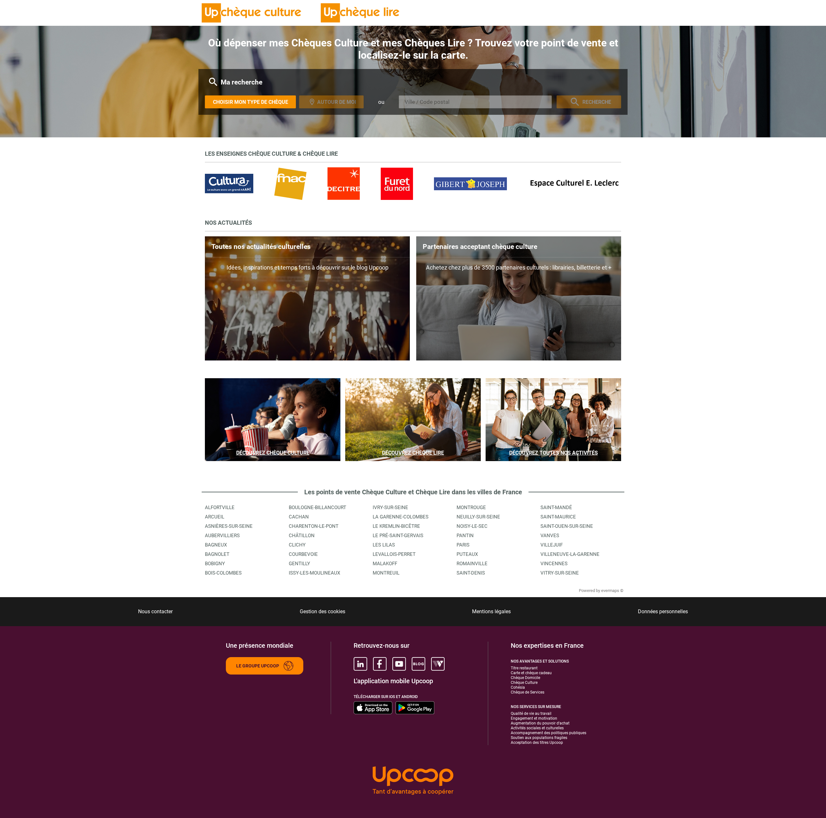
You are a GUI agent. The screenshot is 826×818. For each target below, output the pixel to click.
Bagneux (216, 545)
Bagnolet (217, 554)
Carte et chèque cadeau (531, 673)
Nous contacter (155, 611)
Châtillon (302, 535)
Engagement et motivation (534, 718)
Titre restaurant (524, 668)
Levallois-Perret (394, 554)
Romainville (472, 564)
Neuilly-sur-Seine (478, 517)
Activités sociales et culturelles (537, 728)
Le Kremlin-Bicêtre (396, 526)
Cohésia (518, 687)
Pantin (465, 535)
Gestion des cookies (322, 611)
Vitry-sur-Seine (559, 573)
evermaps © (612, 590)
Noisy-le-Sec (472, 526)
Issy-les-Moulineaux (314, 573)
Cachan (299, 517)
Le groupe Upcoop (257, 665)
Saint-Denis (471, 573)
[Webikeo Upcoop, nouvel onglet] (438, 664)
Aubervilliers (222, 535)
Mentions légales (491, 611)
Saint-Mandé (556, 507)
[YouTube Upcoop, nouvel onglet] (399, 664)
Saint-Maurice (558, 517)
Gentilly (299, 564)
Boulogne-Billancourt (317, 507)
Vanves (549, 535)
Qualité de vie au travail (531, 713)
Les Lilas (384, 545)
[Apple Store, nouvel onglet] (373, 707)
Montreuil (386, 573)
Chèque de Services (527, 692)
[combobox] (475, 101)
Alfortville (220, 507)
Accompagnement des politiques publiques (548, 733)
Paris (463, 545)
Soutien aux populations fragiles (539, 737)
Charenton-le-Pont (313, 526)
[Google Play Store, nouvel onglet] (415, 707)
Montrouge (471, 507)
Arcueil (214, 517)
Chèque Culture (524, 682)
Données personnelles (663, 611)
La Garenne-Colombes (400, 517)
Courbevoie (303, 554)
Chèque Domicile (525, 677)
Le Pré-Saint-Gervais (398, 535)
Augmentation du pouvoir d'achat (540, 723)
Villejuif (551, 545)
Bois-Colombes (223, 573)
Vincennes (554, 564)
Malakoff (385, 564)
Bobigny (215, 564)
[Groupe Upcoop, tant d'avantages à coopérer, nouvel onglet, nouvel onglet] (413, 781)
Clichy (297, 545)
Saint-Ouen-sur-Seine (566, 526)
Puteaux (467, 554)
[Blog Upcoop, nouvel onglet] (418, 664)
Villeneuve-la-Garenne (569, 554)
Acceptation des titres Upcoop (537, 742)
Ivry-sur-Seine (390, 507)
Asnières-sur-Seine (229, 526)
